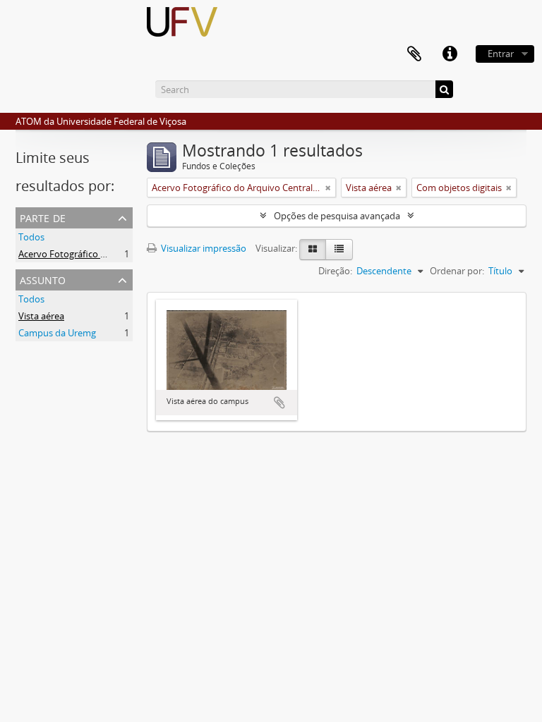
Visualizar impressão (202, 248)
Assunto (43, 278)
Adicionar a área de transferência (279, 403)
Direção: (335, 270)
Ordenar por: (457, 270)
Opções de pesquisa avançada (337, 215)
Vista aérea (41, 316)
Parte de (43, 216)
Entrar (501, 53)
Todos (31, 237)
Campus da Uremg (57, 332)
